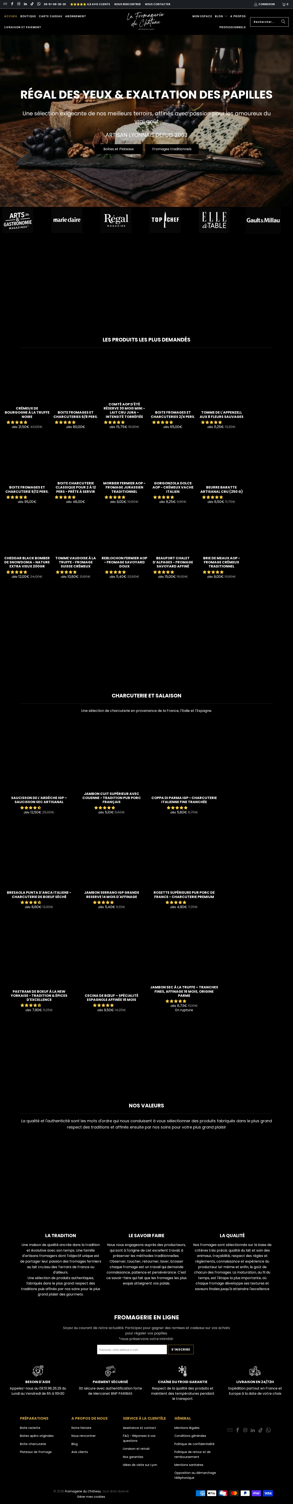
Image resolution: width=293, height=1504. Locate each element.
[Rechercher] (283, 22)
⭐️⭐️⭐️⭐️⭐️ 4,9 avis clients (90, 4)
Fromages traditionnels (172, 149)
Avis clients (79, 1452)
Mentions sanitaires (188, 1465)
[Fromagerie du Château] (146, 22)
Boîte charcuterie (33, 1444)
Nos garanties (133, 1457)
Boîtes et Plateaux (118, 149)
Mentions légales (186, 1428)
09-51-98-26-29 (55, 4)
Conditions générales (190, 1436)
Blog (74, 1444)
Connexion (266, 4)
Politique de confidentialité (194, 1444)
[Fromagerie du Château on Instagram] (18, 4)
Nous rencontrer (127, 4)
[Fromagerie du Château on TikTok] (32, 4)
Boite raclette (30, 1428)
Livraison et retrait (136, 1449)
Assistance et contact (139, 1428)
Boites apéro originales (37, 1436)
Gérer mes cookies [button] (91, 1497)
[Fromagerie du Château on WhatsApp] (38, 4)
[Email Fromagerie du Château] (5, 4)
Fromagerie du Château (83, 1491)
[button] (221, 16)
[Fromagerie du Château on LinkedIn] (25, 4)
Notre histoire (81, 1428)
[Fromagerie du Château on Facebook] (12, 4)
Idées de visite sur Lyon (140, 1465)
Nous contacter (157, 4)
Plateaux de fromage (36, 1452)
